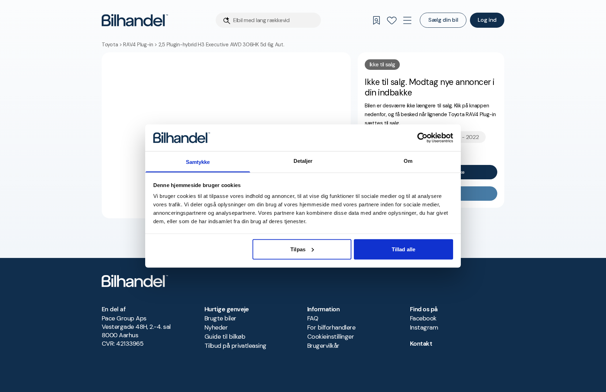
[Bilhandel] (135, 20)
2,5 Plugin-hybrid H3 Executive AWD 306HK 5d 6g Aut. (221, 44)
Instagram (424, 327)
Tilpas (297, 249)
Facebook (423, 318)
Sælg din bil (443, 20)
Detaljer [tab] (303, 161)
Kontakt (421, 343)
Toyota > (112, 44)
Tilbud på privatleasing (235, 346)
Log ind (487, 20)
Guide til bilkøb (224, 336)
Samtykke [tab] (198, 162)
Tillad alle (403, 249)
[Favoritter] (391, 20)
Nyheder (216, 327)
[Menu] (407, 20)
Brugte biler (220, 318)
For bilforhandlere (331, 327)
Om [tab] (408, 161)
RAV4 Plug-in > (141, 44)
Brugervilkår (323, 346)
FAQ (312, 318)
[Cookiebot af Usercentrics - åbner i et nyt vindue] (422, 137)
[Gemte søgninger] (376, 20)
